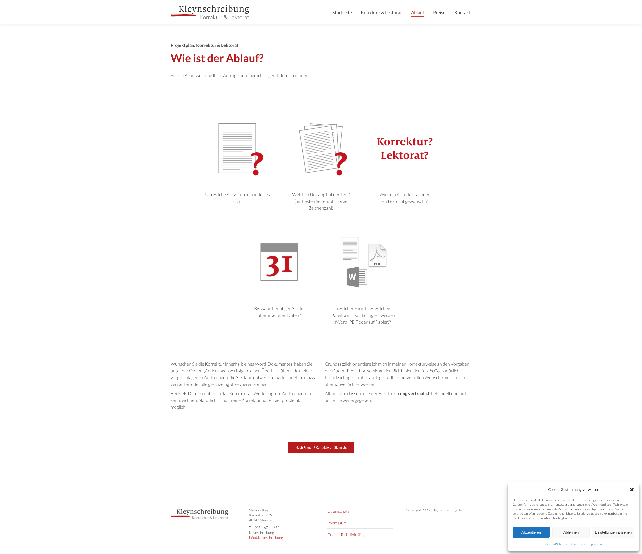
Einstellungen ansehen (613, 532)
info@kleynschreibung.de (268, 537)
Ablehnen (571, 532)
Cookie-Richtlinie (556, 544)
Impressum (595, 544)
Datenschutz (577, 544)
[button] (631, 489)
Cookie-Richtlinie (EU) (346, 534)
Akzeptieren (531, 532)
